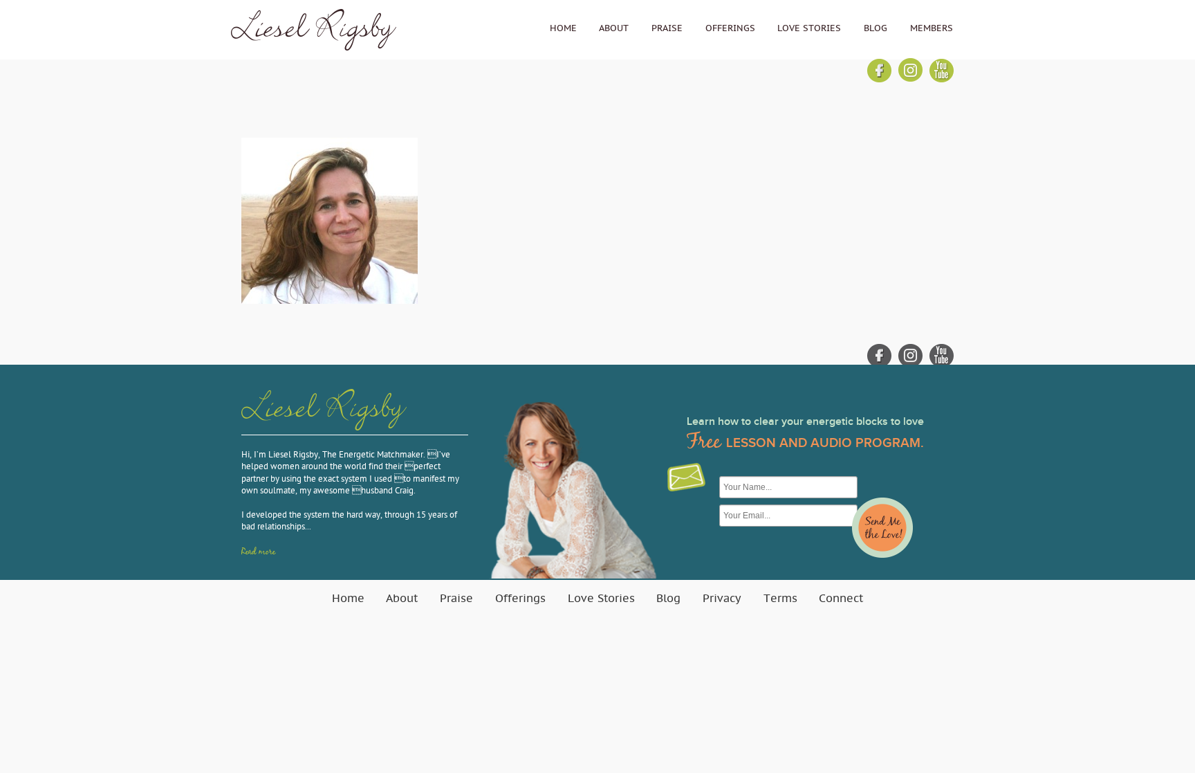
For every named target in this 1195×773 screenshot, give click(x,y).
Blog (875, 28)
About (614, 28)
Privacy (722, 598)
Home (563, 28)
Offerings (730, 28)
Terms (780, 598)
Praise (667, 28)
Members (931, 28)
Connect (841, 598)
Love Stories (809, 28)
